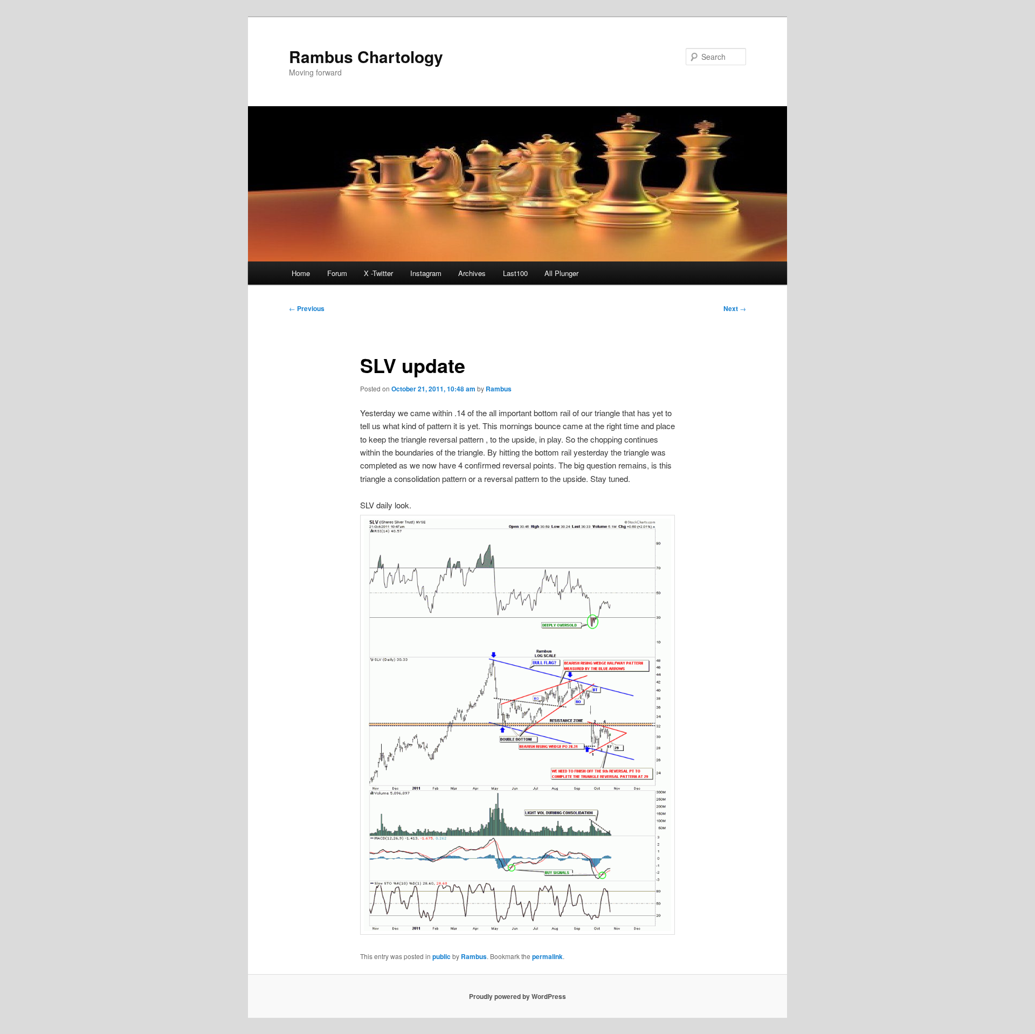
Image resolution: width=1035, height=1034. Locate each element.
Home (301, 273)
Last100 (515, 273)
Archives (472, 273)
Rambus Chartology (366, 56)
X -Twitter (378, 273)
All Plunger (561, 273)
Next (734, 308)
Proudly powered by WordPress (517, 996)
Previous (307, 308)
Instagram (425, 273)
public (441, 956)
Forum (337, 273)
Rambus (499, 389)
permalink (547, 956)
